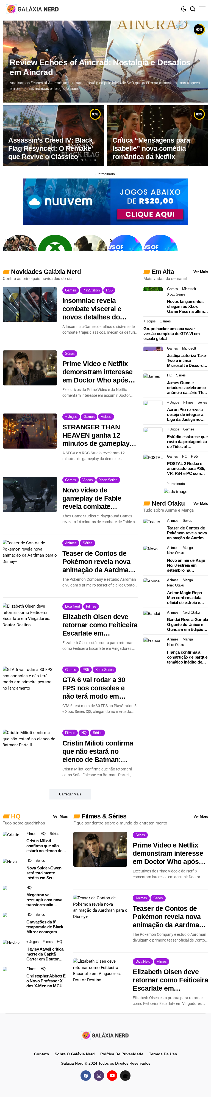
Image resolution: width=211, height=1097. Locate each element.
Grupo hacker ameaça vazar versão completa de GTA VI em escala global (171, 333)
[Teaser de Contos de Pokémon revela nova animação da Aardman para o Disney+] (30, 557)
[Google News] (125, 1075)
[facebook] (85, 1075)
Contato (41, 1054)
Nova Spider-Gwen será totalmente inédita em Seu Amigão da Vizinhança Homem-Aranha (47, 873)
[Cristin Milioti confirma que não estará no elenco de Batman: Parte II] (30, 747)
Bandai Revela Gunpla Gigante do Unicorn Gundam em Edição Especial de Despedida (187, 624)
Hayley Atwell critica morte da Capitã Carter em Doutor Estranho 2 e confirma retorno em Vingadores (46, 954)
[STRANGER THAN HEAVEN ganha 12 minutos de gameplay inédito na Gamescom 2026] (30, 431)
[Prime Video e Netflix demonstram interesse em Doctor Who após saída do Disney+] (30, 367)
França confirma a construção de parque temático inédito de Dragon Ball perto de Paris (187, 657)
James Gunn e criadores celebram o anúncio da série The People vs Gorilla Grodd (186, 387)
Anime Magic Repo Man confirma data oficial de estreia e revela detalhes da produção (184, 597)
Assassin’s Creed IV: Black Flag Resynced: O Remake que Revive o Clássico (50, 148)
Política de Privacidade (121, 1054)
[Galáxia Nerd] (32, 9)
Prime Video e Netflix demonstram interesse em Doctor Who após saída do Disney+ (97, 372)
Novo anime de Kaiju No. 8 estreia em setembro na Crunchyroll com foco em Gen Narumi (187, 565)
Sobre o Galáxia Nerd (75, 1054)
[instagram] (99, 1075)
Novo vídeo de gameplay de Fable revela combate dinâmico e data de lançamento (91, 498)
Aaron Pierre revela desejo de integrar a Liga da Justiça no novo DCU (185, 414)
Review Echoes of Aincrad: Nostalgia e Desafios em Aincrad (100, 67)
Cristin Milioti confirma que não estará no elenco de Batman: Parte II (97, 751)
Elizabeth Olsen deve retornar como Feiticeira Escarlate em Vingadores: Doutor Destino (100, 625)
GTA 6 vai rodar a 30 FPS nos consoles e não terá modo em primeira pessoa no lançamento (93, 688)
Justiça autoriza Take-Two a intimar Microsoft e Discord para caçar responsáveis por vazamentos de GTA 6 (187, 360)
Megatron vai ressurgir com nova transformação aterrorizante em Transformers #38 (44, 899)
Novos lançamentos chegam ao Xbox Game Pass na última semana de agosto (186, 306)
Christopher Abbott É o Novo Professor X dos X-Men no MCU (46, 981)
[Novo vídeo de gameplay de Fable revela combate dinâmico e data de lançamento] (30, 494)
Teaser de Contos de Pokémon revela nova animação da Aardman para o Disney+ (97, 561)
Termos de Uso (163, 1054)
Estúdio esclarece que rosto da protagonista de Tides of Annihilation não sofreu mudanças (187, 441)
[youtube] (112, 1075)
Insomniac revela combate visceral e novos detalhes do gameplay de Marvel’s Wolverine (96, 309)
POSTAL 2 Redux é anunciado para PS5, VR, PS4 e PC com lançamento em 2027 (186, 468)
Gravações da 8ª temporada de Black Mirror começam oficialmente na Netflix (46, 927)
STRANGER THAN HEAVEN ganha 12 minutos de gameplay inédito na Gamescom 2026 (96, 435)
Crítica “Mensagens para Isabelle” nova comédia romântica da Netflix (151, 148)
